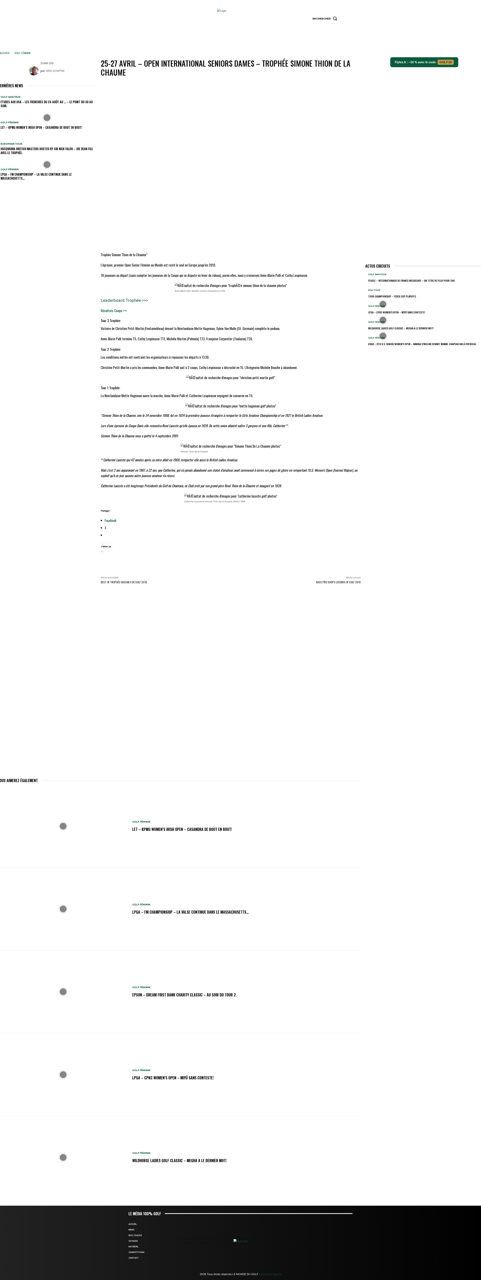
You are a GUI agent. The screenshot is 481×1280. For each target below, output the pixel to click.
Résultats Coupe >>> (114, 310)
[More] (261, 85)
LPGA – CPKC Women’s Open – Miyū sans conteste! (173, 1077)
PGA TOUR (374, 290)
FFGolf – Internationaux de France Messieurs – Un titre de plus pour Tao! (411, 280)
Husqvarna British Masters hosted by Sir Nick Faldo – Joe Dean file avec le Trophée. (47, 151)
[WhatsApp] (252, 85)
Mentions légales (270, 1274)
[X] (235, 85)
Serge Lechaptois (55, 71)
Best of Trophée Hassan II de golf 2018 (124, 582)
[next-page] (368, 350)
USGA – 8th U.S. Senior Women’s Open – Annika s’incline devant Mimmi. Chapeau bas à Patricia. (422, 344)
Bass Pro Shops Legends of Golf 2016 (338, 582)
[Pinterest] (243, 85)
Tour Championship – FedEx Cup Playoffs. (392, 296)
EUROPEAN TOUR (11, 144)
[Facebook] (226, 85)
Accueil (5, 53)
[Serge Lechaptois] (34, 70)
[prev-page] (366, 350)
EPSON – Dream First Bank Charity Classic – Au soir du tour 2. (184, 995)
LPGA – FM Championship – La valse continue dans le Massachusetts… (36, 176)
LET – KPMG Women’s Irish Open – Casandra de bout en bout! (41, 127)
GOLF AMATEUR (10, 97)
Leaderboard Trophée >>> (124, 300)
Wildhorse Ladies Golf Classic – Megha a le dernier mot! (179, 1160)
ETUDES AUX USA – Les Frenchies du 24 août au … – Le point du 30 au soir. (47, 104)
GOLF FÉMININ (22, 53)
